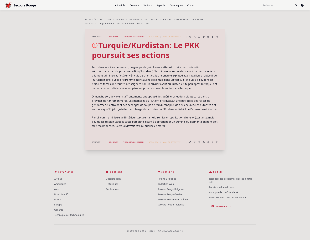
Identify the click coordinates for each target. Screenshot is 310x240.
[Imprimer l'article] (208, 37)
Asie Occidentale (116, 19)
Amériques (60, 183)
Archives (89, 24)
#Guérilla (153, 37)
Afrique (58, 178)
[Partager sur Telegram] (204, 37)
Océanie (58, 209)
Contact (191, 5)
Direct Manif (61, 194)
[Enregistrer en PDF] (213, 37)
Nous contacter (223, 206)
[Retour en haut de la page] (303, 233)
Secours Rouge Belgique (171, 189)
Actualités (119, 5)
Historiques (112, 183)
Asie (102, 19)
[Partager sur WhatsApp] (199, 37)
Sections (147, 5)
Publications (112, 189)
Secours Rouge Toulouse (171, 204)
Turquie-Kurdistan (137, 19)
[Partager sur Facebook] (190, 37)
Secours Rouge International (173, 199)
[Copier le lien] (217, 37)
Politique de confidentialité (223, 192)
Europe (58, 204)
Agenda (161, 5)
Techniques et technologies (69, 214)
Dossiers (134, 5)
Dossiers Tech (113, 178)
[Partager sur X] (195, 37)
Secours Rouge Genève (170, 194)
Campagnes (176, 5)
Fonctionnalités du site (221, 187)
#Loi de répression (172, 37)
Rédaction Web (166, 183)
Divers (57, 199)
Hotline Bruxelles (167, 178)
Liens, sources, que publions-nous (227, 197)
